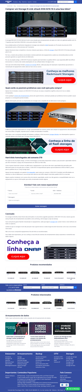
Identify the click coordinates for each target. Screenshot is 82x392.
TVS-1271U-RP (47, 308)
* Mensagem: (11, 197)
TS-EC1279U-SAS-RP (59, 278)
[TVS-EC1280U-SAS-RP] (71, 272)
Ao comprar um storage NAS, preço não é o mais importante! (34, 379)
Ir (75, 2)
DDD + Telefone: (57, 190)
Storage (19, 357)
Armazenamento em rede (43, 360)
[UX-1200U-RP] (35, 272)
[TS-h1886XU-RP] (35, 302)
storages (51, 50)
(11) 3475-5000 (52, 2)
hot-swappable (31, 172)
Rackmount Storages (23, 362)
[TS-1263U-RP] (47, 272)
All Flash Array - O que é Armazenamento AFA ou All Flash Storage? (35, 375)
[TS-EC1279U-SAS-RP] (59, 272)
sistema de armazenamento (21, 96)
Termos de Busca (10, 375)
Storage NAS (69, 358)
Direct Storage (70, 360)
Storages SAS (69, 364)
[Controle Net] (8, 2)
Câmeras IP (57, 362)
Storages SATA (70, 362)
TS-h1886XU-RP (35, 308)
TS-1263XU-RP (23, 278)
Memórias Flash (9, 362)
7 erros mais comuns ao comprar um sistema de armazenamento (37, 338)
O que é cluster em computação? (26, 381)
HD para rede (21, 358)
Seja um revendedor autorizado (65, 378)
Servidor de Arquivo (41, 357)
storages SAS (53, 222)
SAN (46, 45)
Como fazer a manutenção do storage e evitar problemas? (15, 337)
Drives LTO (39, 362)
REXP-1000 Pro (23, 308)
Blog (20, 2)
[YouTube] (66, 385)
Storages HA (8, 358)
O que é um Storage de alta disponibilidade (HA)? (62, 337)
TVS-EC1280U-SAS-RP (71, 279)
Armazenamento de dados (22, 6)
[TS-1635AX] (59, 302)
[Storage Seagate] (41, 146)
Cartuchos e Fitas (40, 367)
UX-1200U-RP (35, 278)
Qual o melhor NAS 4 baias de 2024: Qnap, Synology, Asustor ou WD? (36, 386)
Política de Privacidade (66, 381)
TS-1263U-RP (47, 278)
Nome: (25, 285)
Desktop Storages (22, 364)
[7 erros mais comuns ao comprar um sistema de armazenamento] (40, 328)
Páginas (7, 377)
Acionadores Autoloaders (42, 365)
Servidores (8, 357)
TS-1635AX (59, 308)
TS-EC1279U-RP (71, 308)
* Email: (32, 190)
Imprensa (24, 2)
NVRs (55, 360)
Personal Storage (22, 360)
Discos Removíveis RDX (42, 364)
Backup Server (39, 358)
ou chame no (13, 290)
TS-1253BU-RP (11, 278)
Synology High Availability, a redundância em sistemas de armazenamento (37, 382)
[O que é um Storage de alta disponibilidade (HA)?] (64, 328)
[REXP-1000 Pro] (23, 302)
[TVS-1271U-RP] (47, 302)
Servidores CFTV (58, 357)
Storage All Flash (70, 365)
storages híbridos (54, 134)
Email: (43, 285)
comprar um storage (30, 64)
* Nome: (10, 190)
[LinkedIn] (62, 385)
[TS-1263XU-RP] (23, 272)
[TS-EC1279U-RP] (71, 302)
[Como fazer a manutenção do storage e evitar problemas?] (16, 328)
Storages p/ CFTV (58, 358)
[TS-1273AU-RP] (11, 302)
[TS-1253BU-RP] (11, 272)
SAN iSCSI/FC (8, 364)
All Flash (19, 367)
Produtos (15, 2)
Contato (35, 2)
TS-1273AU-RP (11, 308)
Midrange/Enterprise (10, 365)
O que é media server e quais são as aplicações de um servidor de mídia (37, 377)
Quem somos (63, 375)
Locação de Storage (71, 357)
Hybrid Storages (21, 365)
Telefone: (62, 285)
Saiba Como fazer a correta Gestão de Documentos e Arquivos (34, 384)
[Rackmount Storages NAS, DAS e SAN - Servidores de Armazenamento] (41, 76)
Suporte (30, 2)
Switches (7, 360)
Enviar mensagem (41, 206)
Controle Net (9, 6)
